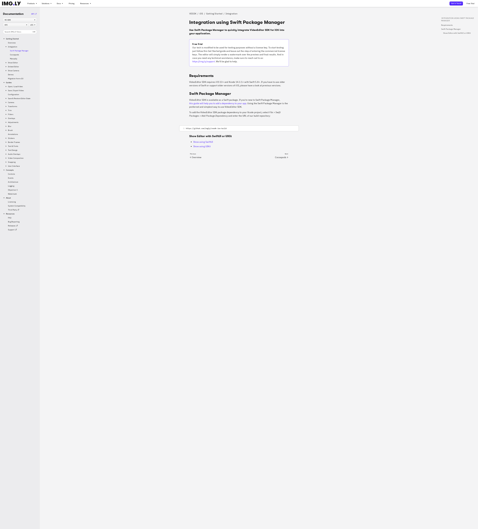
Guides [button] (9, 82)
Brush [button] (10, 130)
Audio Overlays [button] (14, 154)
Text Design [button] (12, 150)
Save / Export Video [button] (16, 90)
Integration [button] (12, 47)
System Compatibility (17, 206)
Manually (13, 59)
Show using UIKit (202, 146)
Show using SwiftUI (203, 141)
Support (11, 230)
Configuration (13, 94)
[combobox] (20, 20)
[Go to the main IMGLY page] (11, 3)
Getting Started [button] (12, 39)
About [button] (8, 198)
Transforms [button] (12, 106)
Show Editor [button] (13, 63)
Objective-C (13, 190)
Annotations (13, 134)
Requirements (447, 25)
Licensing (12, 202)
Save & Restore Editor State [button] (19, 98)
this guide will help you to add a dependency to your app (217, 103)
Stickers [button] (11, 138)
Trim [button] (10, 110)
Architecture (13, 182)
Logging (11, 186)
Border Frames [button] (14, 142)
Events (11, 178)
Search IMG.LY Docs (20, 32)
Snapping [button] (11, 162)
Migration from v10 (15, 78)
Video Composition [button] (16, 158)
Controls (11, 174)
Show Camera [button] (13, 70)
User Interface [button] (14, 166)
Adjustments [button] (13, 122)
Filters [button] (10, 114)
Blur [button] (9, 126)
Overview (12, 43)
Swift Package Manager (19, 51)
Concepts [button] (10, 170)
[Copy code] (293, 128)
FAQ (9, 218)
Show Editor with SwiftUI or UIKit (457, 33)
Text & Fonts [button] (13, 146)
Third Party (12, 210)
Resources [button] (10, 214)
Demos (11, 74)
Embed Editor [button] (13, 67)
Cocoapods (14, 55)
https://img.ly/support (203, 61)
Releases (11, 226)
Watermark (12, 194)
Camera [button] (11, 102)
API (32, 14)
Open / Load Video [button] (15, 86)
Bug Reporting (14, 222)
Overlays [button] (11, 118)
